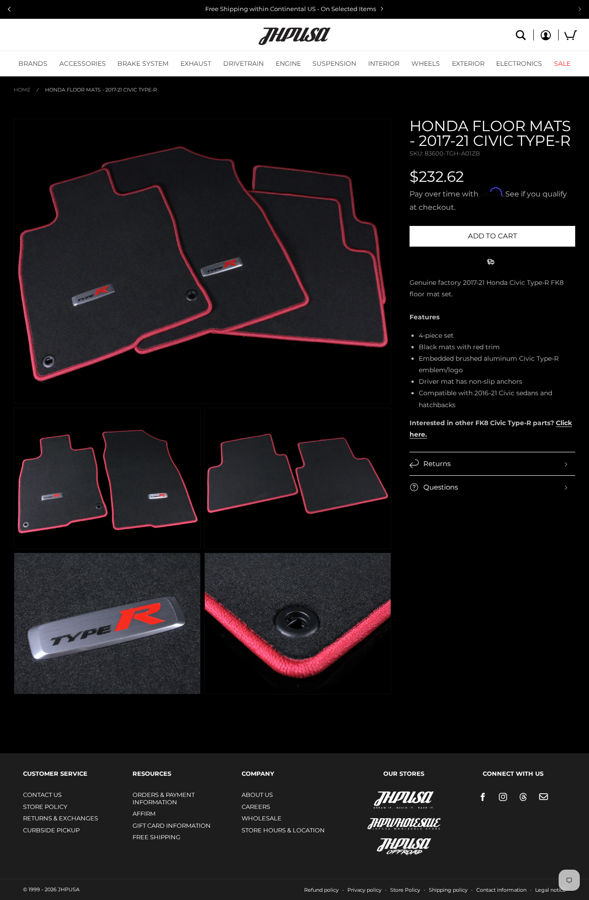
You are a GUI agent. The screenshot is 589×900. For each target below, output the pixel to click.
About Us (257, 794)
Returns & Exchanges (60, 818)
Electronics (519, 63)
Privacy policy (364, 890)
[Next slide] (580, 9)
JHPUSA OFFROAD (390, 844)
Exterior (468, 63)
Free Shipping (156, 837)
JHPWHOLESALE (384, 817)
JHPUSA (379, 799)
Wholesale (262, 818)
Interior (383, 63)
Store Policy (45, 806)
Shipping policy (448, 890)
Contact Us (42, 794)
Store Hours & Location (283, 830)
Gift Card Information (172, 825)
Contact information (501, 890)
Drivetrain (243, 63)
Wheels (425, 63)
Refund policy (321, 890)
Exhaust (195, 63)
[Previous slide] (9, 9)
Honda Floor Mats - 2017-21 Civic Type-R (101, 90)
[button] (32, 63)
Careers (256, 806)
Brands (32, 63)
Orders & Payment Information (164, 798)
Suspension (334, 63)
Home (22, 90)
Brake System (142, 63)
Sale (562, 63)
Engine (288, 63)
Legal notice (550, 890)
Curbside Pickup (51, 830)
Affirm (144, 813)
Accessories (82, 63)
